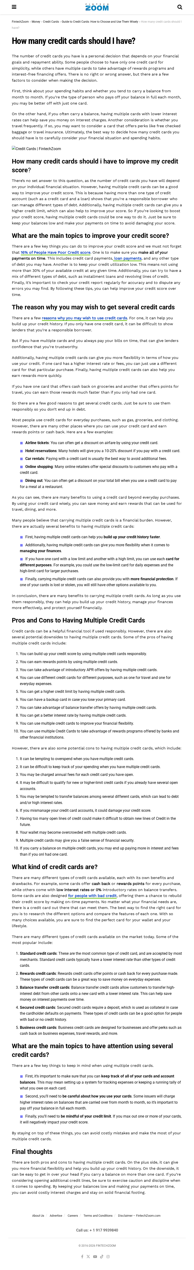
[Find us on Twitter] (88, 1256)
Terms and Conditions (98, 1215)
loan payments (127, 258)
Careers (73, 1215)
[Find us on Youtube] (95, 1256)
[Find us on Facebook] (82, 1256)
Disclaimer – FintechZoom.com (139, 1215)
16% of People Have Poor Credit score (55, 252)
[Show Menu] (14, 7)
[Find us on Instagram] (108, 1256)
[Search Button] (179, 7)
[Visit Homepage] (97, 7)
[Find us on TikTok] (101, 1257)
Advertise (56, 1215)
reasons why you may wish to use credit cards (84, 318)
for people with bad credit (92, 895)
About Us (38, 1215)
